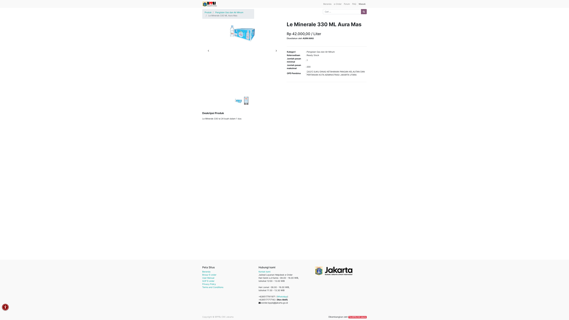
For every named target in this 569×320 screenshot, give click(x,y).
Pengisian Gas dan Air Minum (229, 12)
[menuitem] (327, 4)
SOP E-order (208, 281)
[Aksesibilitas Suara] (5, 307)
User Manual (208, 278)
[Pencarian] (364, 11)
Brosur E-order (209, 274)
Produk (208, 12)
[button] (208, 50)
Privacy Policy (209, 284)
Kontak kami (264, 271)
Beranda (206, 271)
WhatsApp (282, 296)
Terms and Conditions (212, 287)
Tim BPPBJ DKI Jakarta (357, 317)
